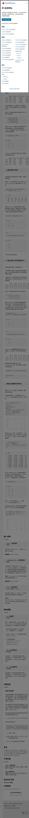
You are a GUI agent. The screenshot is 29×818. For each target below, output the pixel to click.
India (3, 70)
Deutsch (19, 53)
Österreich (18, 44)
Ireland (4, 55)
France (3, 53)
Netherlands (18, 40)
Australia (4, 68)
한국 (3, 83)
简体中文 (5, 76)
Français (19, 58)
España (4, 48)
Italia (3, 57)
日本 (3, 81)
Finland (4, 50)
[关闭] (27, 3)
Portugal (17, 46)
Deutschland (5, 44)
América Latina (6, 29)
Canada (4, 31)
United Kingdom (19, 60)
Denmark (4, 42)
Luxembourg (5, 59)
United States (5, 34)
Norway (17, 42)
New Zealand (5, 72)
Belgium (4, 40)
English (19, 55)
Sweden (17, 49)
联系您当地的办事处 (14, 88)
